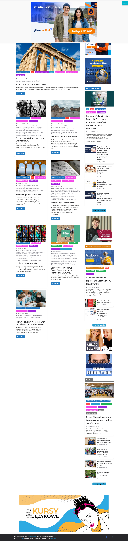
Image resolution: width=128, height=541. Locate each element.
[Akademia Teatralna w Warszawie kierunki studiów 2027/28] (90, 475)
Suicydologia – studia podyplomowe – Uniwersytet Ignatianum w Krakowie (104, 183)
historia (19, 250)
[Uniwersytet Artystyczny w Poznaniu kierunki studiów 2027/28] (90, 464)
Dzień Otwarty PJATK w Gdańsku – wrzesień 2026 (104, 301)
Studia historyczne (60, 72)
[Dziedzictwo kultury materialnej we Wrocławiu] (31, 108)
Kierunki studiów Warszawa (103, 400)
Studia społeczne (91, 112)
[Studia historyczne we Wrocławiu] (48, 53)
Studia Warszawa (101, 112)
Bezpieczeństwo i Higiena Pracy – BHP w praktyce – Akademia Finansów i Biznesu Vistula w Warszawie (98, 122)
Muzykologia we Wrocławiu (63, 202)
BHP (88, 109)
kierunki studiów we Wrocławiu (25, 315)
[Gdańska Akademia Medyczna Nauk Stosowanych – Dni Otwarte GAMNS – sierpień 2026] (90, 314)
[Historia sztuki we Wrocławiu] (65, 108)
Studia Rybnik (90, 273)
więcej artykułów (99, 210)
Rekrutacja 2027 (95, 403)
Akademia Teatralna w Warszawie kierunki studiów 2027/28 (103, 474)
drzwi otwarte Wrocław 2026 (57, 258)
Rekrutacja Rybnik (100, 270)
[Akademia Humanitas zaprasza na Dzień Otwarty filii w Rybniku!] (99, 257)
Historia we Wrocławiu (26, 263)
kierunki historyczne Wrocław (23, 127)
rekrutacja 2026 (73, 242)
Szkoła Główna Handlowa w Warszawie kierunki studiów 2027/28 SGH (99, 420)
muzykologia (67, 191)
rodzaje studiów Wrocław (42, 72)
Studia (51, 72)
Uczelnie (101, 410)
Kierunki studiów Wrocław (23, 72)
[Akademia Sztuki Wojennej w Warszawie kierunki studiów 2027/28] (90, 441)
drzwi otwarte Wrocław (66, 256)
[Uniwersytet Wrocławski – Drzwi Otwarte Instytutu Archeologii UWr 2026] (65, 233)
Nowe (92, 109)
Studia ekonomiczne (91, 407)
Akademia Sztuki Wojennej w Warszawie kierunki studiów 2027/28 (104, 440)
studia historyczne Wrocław (46, 80)
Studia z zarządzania (92, 410)
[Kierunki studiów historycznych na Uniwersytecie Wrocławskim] (31, 298)
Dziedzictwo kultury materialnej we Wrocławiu (30, 139)
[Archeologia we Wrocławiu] (31, 168)
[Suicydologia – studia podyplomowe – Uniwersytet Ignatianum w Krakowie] (90, 184)
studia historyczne (34, 80)
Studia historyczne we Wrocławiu (31, 84)
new (32, 72)
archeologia (20, 185)
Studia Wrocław (20, 75)
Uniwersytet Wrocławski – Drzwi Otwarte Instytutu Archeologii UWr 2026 (63, 270)
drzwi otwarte (74, 255)
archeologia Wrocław (64, 253)
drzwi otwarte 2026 (55, 256)
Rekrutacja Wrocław (56, 245)
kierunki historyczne (38, 125)
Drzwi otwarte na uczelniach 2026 (60, 242)
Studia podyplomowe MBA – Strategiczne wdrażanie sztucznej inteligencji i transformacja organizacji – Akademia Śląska (104, 197)
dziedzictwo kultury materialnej (25, 125)
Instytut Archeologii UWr (71, 258)
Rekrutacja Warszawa (106, 403)
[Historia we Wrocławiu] (31, 233)
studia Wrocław (35, 81)
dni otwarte (72, 253)
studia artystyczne (75, 191)
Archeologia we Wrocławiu (28, 194)
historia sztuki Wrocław (65, 125)
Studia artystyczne (70, 177)
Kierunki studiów (21, 307)
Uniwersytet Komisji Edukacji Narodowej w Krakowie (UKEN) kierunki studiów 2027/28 (104, 451)
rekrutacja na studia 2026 (65, 260)
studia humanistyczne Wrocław (23, 81)
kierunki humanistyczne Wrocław (24, 129)
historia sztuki (55, 125)
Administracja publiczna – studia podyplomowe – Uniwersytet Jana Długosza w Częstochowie (104, 170)
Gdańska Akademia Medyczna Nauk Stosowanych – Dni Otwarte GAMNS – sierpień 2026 (103, 313)
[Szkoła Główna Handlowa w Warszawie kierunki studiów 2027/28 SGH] (99, 390)
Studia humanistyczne (72, 72)
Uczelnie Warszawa (91, 413)
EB (62, 251)
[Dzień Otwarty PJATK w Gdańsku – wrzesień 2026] (90, 303)
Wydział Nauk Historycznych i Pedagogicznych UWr (28, 135)
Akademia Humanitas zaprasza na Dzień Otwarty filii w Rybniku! (98, 280)
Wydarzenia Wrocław (66, 248)
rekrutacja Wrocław (55, 261)
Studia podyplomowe (101, 109)
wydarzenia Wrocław (71, 264)
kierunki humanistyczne (36, 127)
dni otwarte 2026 (55, 255)
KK (28, 78)
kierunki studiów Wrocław (23, 80)
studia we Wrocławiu (35, 317)
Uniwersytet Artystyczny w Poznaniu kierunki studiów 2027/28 (104, 463)
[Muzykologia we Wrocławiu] (65, 168)
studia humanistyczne (59, 80)
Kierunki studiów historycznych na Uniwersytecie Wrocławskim (30, 323)
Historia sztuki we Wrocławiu (64, 136)
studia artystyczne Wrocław (58, 193)
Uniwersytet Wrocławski (30, 133)
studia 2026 (64, 261)
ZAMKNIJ (125, 3)
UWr (64, 264)
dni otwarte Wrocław (65, 255)
